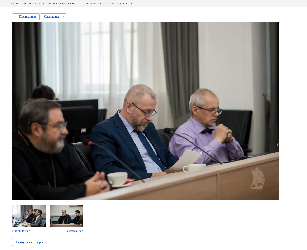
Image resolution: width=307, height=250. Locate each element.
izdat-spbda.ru (99, 3)
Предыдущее (27, 16)
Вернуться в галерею (30, 242)
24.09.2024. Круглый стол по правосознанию (47, 3)
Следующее (51, 16)
